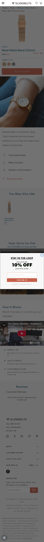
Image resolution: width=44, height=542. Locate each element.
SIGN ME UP (22, 280)
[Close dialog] (41, 255)
